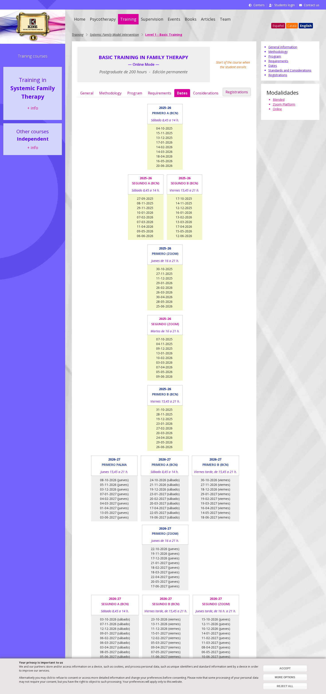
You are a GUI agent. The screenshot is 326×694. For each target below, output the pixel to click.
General (86, 93)
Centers (259, 5)
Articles (208, 19)
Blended (279, 100)
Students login (284, 5)
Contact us (311, 5)
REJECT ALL (285, 686)
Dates (182, 93)
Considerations (205, 93)
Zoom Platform (284, 104)
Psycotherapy (103, 19)
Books (190, 19)
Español (278, 26)
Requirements (159, 93)
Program (134, 93)
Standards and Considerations (289, 70)
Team (225, 19)
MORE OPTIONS (285, 677)
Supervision (152, 19)
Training (128, 19)
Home (79, 19)
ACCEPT (285, 668)
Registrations (237, 92)
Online (277, 109)
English (306, 26)
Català (292, 26)
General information (282, 47)
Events (174, 19)
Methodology (110, 93)
